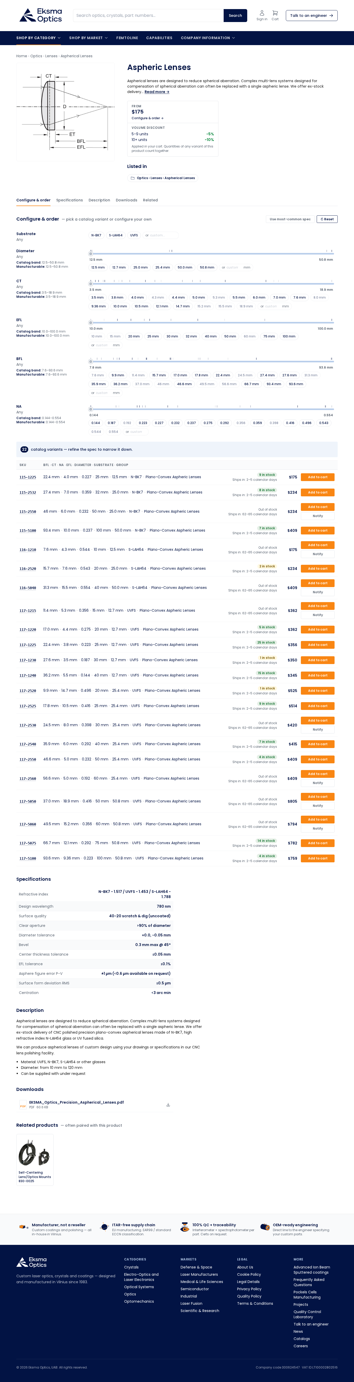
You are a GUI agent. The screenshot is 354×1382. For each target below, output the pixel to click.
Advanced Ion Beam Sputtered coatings (312, 1270)
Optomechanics (139, 1301)
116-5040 (27, 588)
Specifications (69, 200)
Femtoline (127, 37)
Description (99, 200)
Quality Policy (249, 1296)
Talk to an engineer (311, 1324)
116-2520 (27, 569)
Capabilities (159, 37)
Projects (301, 1304)
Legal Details (248, 1281)
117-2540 (27, 744)
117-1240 (27, 675)
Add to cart (318, 477)
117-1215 (27, 610)
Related (150, 200)
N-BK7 (96, 235)
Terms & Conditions (255, 1303)
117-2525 (27, 706)
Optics (36, 56)
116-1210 (27, 549)
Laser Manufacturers (199, 1274)
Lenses (51, 56)
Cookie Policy (249, 1274)
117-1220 (27, 629)
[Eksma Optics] (40, 15)
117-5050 (27, 801)
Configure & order (33, 200)
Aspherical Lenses (77, 56)
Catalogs (302, 1338)
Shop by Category (36, 37)
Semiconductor (195, 1289)
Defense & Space (196, 1267)
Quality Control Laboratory (307, 1314)
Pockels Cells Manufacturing (307, 1294)
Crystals (131, 1267)
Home (21, 56)
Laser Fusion (191, 1303)
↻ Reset (327, 219)
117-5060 (27, 824)
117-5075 (27, 843)
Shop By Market (86, 37)
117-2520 (27, 691)
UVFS (134, 235)
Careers (301, 1346)
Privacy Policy (249, 1289)
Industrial (189, 1296)
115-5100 (27, 530)
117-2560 (27, 778)
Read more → (157, 91)
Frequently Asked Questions (309, 1282)
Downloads (126, 200)
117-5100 (27, 858)
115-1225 (27, 477)
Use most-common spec (290, 219)
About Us (245, 1267)
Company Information (205, 37)
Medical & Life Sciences (202, 1281)
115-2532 (27, 492)
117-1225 (27, 645)
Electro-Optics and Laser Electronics (141, 1277)
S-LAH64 (116, 235)
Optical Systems (139, 1286)
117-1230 (27, 660)
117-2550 (27, 759)
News (298, 1331)
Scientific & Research (200, 1310)
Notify (318, 516)
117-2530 (27, 725)
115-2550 (27, 511)
